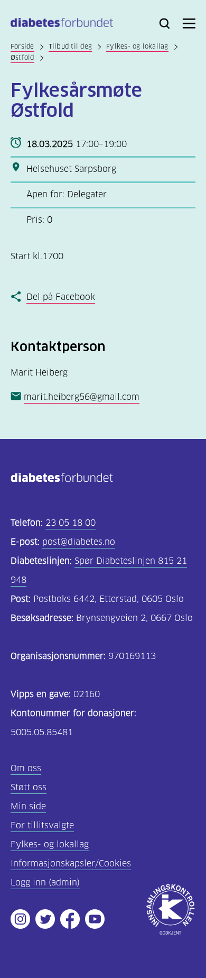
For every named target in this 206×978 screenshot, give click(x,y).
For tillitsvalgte (42, 825)
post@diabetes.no (78, 542)
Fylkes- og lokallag (137, 46)
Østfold (22, 57)
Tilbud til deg (70, 46)
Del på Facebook (60, 297)
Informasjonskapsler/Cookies (71, 863)
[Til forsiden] (62, 24)
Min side (28, 806)
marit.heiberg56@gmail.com (81, 397)
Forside (22, 46)
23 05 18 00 (70, 523)
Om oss (26, 768)
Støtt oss (28, 787)
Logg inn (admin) (45, 883)
